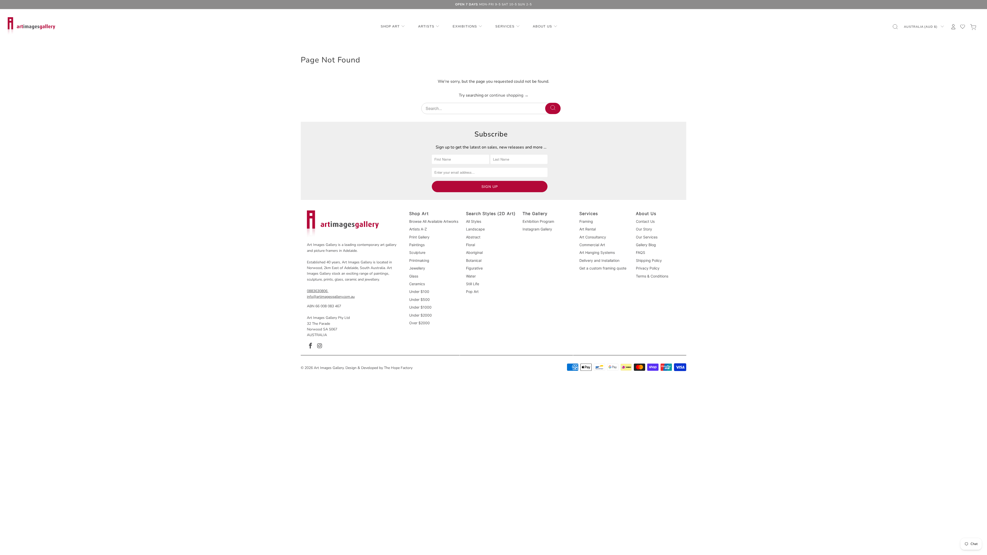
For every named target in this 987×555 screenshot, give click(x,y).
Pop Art (472, 291)
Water (471, 276)
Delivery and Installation (599, 260)
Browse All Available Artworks (433, 221)
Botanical (473, 260)
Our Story (644, 229)
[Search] (553, 108)
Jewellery (417, 268)
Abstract (473, 237)
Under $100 (419, 291)
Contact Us (645, 221)
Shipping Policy (649, 260)
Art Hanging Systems (597, 252)
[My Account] (953, 27)
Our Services (646, 237)
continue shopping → (508, 95)
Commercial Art (592, 245)
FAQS (640, 252)
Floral (470, 245)
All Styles (473, 221)
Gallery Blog (646, 245)
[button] (393, 26)
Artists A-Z (418, 229)
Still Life (472, 284)
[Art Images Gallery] (31, 26)
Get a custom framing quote (602, 268)
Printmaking (419, 260)
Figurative (474, 268)
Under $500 (419, 299)
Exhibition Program (538, 221)
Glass (413, 276)
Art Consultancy (592, 237)
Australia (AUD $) (921, 27)
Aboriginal (474, 252)
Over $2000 (419, 323)
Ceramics (417, 284)
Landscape (475, 229)
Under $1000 (420, 307)
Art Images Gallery (329, 367)
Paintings (417, 245)
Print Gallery (419, 237)
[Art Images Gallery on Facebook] (311, 346)
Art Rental (587, 229)
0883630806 (317, 291)
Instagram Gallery (537, 229)
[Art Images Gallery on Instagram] (320, 346)
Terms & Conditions (652, 276)
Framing (586, 221)
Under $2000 (420, 315)
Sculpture (417, 252)
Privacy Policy (648, 268)
